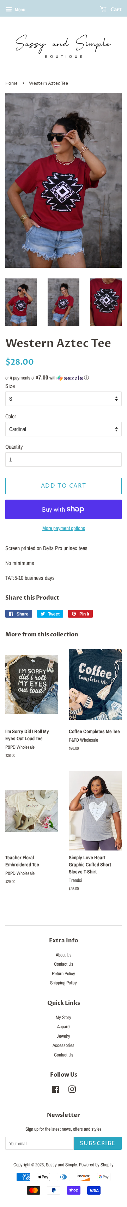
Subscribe (98, 1143)
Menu (19, 9)
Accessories (63, 1045)
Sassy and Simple (61, 1164)
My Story (63, 1017)
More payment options (63, 528)
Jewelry (63, 1036)
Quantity (14, 447)
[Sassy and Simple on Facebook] (56, 1091)
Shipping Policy (63, 982)
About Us (64, 955)
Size (10, 386)
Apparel (63, 1026)
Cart (115, 9)
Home (11, 84)
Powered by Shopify (96, 1164)
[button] (63, 377)
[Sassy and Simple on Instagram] (72, 1091)
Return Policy (63, 973)
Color (10, 416)
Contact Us (63, 964)
